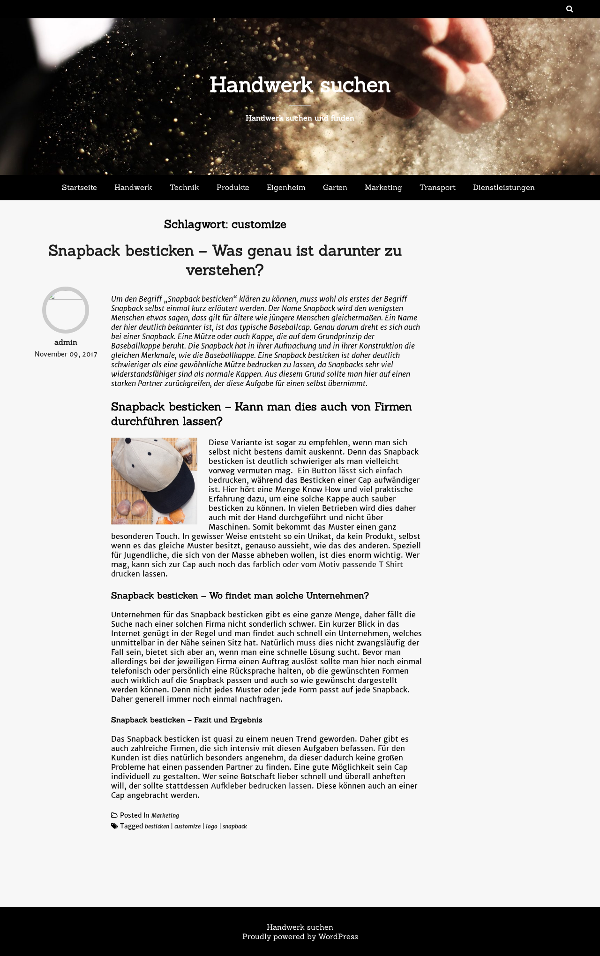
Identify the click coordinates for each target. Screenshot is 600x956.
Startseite (79, 187)
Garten (335, 187)
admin (65, 342)
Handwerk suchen (300, 84)
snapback (235, 826)
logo (212, 826)
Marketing (383, 187)
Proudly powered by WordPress (300, 936)
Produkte (233, 187)
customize (187, 826)
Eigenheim (286, 187)
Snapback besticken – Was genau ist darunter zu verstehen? (225, 260)
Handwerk (133, 187)
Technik (184, 187)
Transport (438, 187)
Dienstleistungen (504, 187)
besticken (157, 826)
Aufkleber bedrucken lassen (261, 785)
